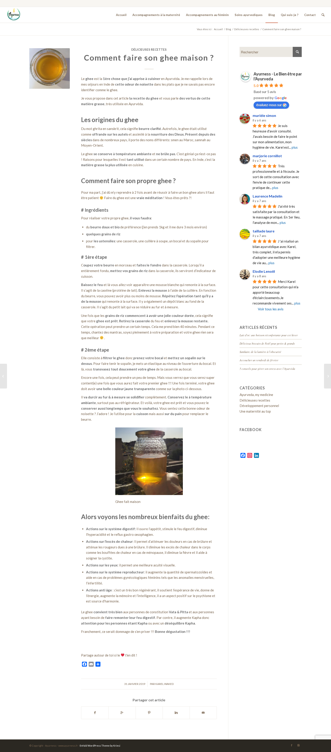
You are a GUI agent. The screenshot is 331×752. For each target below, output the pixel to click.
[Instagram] (298, 745)
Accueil (218, 29)
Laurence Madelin (267, 196)
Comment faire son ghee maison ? (149, 57)
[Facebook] (291, 745)
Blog (228, 29)
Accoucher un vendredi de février (259, 360)
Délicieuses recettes (246, 29)
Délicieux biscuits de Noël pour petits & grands (267, 343)
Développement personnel (259, 406)
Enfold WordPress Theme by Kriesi (100, 745)
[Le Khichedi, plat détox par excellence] (327, 376)
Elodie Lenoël (264, 271)
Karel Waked (164, 684)
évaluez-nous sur (269, 104)
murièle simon (264, 115)
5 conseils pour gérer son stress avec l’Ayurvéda (267, 368)
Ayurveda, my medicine (256, 395)
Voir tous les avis (270, 309)
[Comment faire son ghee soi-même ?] (49, 68)
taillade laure (263, 231)
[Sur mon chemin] (3, 376)
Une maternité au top (255, 411)
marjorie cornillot (267, 156)
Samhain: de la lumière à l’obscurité (260, 352)
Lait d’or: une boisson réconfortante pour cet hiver (269, 335)
